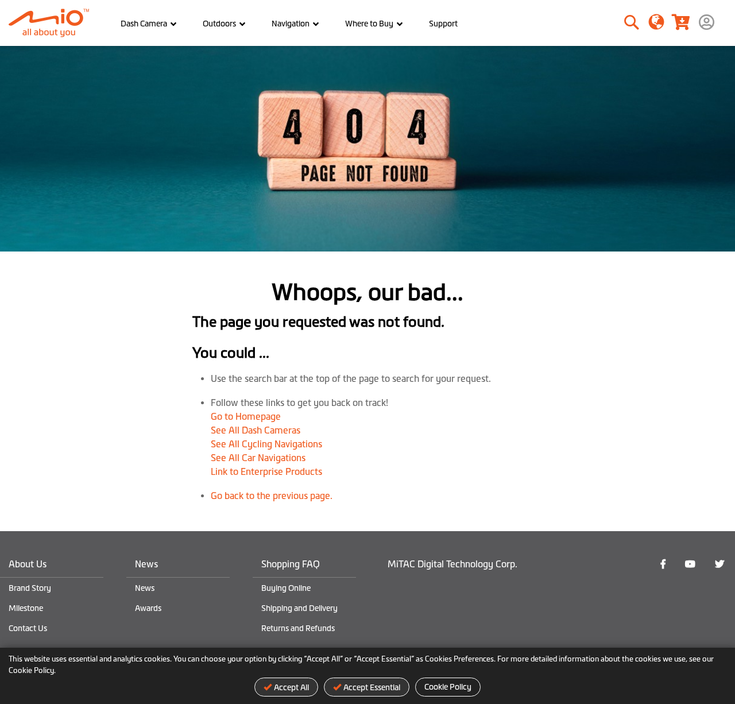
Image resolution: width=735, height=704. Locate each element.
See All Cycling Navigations (266, 444)
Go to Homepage (246, 416)
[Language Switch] (656, 21)
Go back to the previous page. (271, 495)
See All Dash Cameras (255, 430)
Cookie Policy (447, 686)
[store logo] (53, 23)
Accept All (291, 687)
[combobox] (598, 22)
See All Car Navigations (258, 457)
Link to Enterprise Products (266, 471)
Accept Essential (371, 687)
